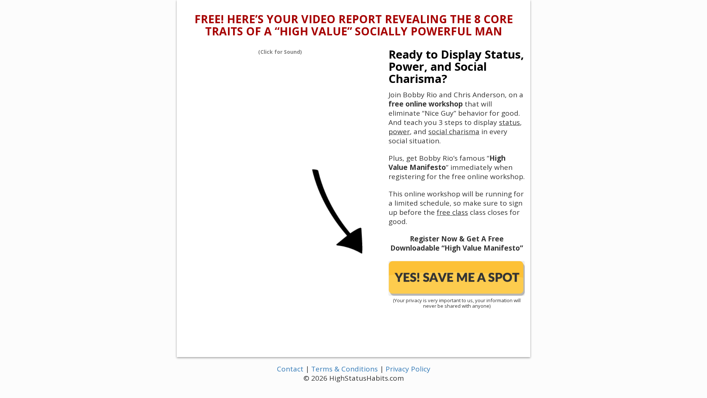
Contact (290, 369)
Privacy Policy (408, 369)
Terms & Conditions (344, 369)
